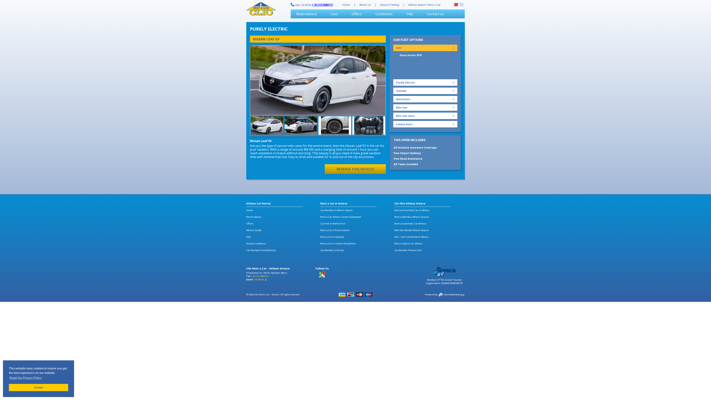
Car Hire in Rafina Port (332, 223)
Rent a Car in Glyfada (332, 237)
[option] (318, 80)
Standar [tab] (401, 91)
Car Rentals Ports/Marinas (261, 250)
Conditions (384, 14)
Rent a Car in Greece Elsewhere (338, 243)
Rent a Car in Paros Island (334, 230)
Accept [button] (38, 387)
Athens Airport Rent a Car (424, 4)
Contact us (435, 14)
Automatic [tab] (403, 99)
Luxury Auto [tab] (404, 124)
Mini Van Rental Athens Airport (411, 230)
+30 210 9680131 (260, 276)
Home (346, 4)
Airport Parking (389, 4)
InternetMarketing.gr (454, 294)
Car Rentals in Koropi (332, 250)
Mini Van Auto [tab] (405, 116)
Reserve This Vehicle (355, 169)
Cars (334, 14)
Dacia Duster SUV (411, 55)
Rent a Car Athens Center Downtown (340, 217)
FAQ (409, 14)
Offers (356, 14)
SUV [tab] (398, 48)
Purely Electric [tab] (405, 82)
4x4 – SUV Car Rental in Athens (411, 237)
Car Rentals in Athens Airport (336, 210)
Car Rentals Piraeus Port (408, 250)
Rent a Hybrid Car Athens (408, 243)
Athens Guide (254, 230)
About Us (365, 4)
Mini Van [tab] (401, 107)
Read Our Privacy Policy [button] (25, 377)
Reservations (306, 14)
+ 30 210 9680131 (322, 5)
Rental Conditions (256, 243)
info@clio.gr (260, 279)
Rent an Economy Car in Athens (411, 210)
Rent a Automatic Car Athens (410, 223)
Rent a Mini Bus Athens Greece (411, 217)
